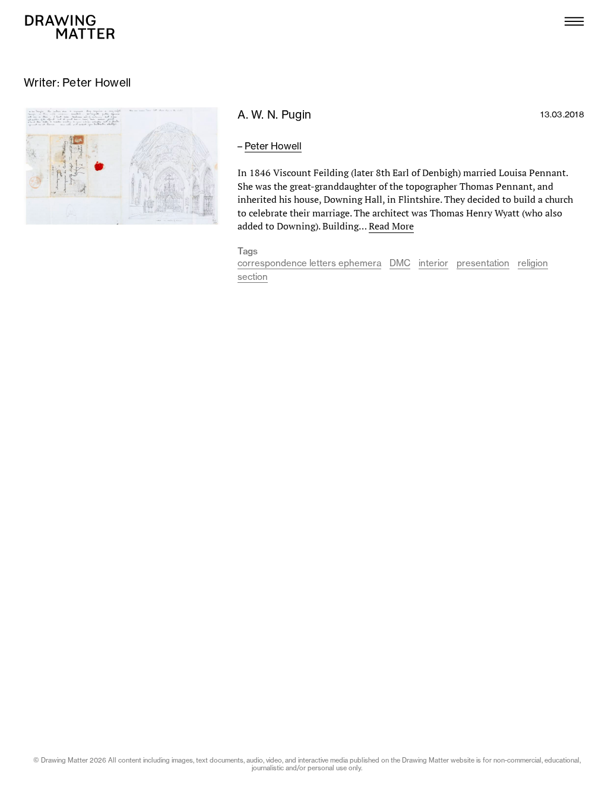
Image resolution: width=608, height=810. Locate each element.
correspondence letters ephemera (309, 263)
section (253, 276)
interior (433, 263)
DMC (400, 263)
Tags (248, 251)
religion (533, 263)
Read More (391, 225)
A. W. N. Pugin (274, 114)
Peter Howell (273, 146)
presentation (483, 263)
